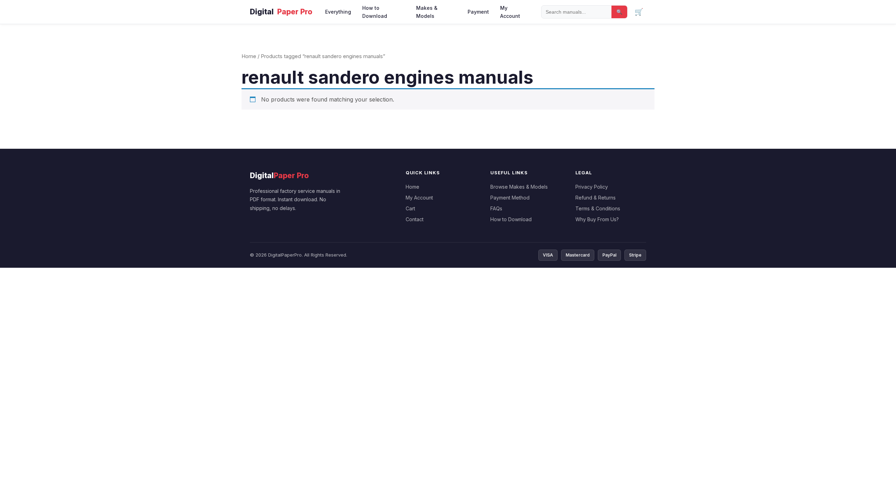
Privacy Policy (591, 187)
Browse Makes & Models (519, 187)
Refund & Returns (595, 198)
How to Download (374, 12)
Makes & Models (427, 12)
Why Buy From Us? (597, 219)
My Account (510, 12)
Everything (338, 12)
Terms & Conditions (597, 208)
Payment (478, 12)
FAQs (496, 208)
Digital (281, 11)
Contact (415, 219)
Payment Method (510, 198)
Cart (410, 208)
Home (248, 56)
